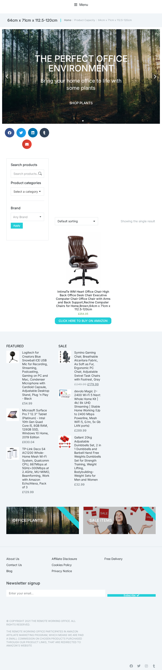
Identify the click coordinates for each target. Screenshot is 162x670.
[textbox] (26, 191)
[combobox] (27, 191)
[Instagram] (146, 666)
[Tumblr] (154, 666)
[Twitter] (138, 666)
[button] (81, 4)
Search (40, 174)
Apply (16, 225)
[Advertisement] (27, 261)
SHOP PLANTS (81, 103)
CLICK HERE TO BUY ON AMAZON (83, 320)
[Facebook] (131, 666)
